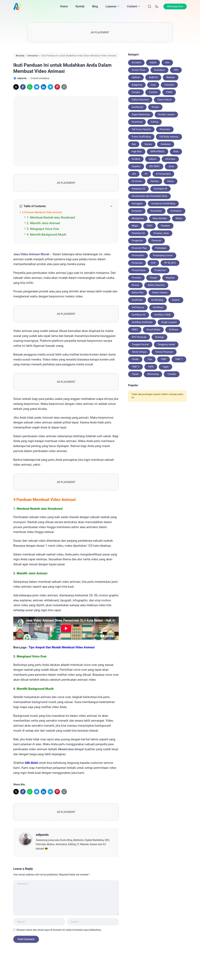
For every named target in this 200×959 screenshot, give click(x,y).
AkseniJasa (66, 749)
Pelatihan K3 (138, 233)
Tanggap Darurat (140, 344)
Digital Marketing (141, 114)
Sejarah (176, 299)
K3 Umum (137, 181)
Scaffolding (157, 299)
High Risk (137, 151)
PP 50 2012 (170, 262)
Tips (150, 359)
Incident (136, 159)
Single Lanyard (168, 322)
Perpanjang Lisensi (163, 255)
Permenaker (138, 255)
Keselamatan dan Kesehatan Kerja (149, 196)
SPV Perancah (139, 337)
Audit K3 (153, 77)
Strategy (159, 337)
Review (135, 285)
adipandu (42, 835)
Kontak (80, 6)
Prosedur (136, 277)
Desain (155, 107)
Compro (136, 92)
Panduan (165, 225)
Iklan (175, 151)
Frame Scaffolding (141, 136)
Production (160, 270)
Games (148, 144)
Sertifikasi (158, 307)
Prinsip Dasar (139, 270)
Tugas (165, 366)
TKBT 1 (179, 359)
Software (173, 329)
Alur (167, 62)
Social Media (153, 329)
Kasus (170, 181)
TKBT (163, 359)
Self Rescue (138, 307)
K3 (146, 173)
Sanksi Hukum (159, 292)
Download (137, 121)
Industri (153, 159)
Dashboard (137, 107)
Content (132, 6)
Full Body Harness (169, 136)
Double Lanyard (166, 114)
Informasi (170, 159)
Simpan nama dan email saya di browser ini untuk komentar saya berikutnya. (59, 929)
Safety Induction (156, 285)
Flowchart (165, 129)
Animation (159, 70)
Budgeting (137, 84)
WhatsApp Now (175, 6)
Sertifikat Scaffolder (142, 322)
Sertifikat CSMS (162, 314)
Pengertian (137, 240)
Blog (95, 6)
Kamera (155, 181)
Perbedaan (160, 248)
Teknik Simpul (139, 351)
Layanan (111, 6)
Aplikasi (136, 77)
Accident (136, 62)
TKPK (151, 366)
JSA (134, 173)
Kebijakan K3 (138, 188)
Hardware (166, 144)
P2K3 (149, 225)
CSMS (169, 92)
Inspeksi (136, 166)
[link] (16, 87)
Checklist (169, 84)
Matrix (179, 218)
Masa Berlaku (160, 218)
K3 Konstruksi (163, 173)
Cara (153, 84)
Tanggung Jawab (166, 344)
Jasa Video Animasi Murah (31, 254)
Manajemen (138, 218)
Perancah (156, 240)
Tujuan (135, 374)
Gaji (134, 144)
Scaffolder (137, 299)
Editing (154, 121)
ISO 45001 (154, 166)
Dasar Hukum (165, 99)
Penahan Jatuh (161, 233)
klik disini (31, 763)
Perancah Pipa (139, 248)
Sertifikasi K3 (138, 314)
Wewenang (153, 374)
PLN (153, 262)
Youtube (171, 374)
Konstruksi (156, 210)
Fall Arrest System (141, 129)
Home (64, 6)
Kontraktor (176, 210)
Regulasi (170, 277)
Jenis (171, 166)
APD (176, 70)
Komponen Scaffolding (163, 203)
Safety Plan (137, 292)
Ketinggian (137, 203)
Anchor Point (138, 70)
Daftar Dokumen (140, 99)
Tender (135, 359)
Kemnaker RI (160, 188)
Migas (135, 225)
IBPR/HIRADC (157, 151)
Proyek (153, 277)
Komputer (137, 210)
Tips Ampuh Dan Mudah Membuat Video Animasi (62, 647)
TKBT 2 (135, 366)
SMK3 (135, 329)
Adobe (153, 62)
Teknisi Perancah (164, 351)
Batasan (170, 77)
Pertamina (137, 262)
